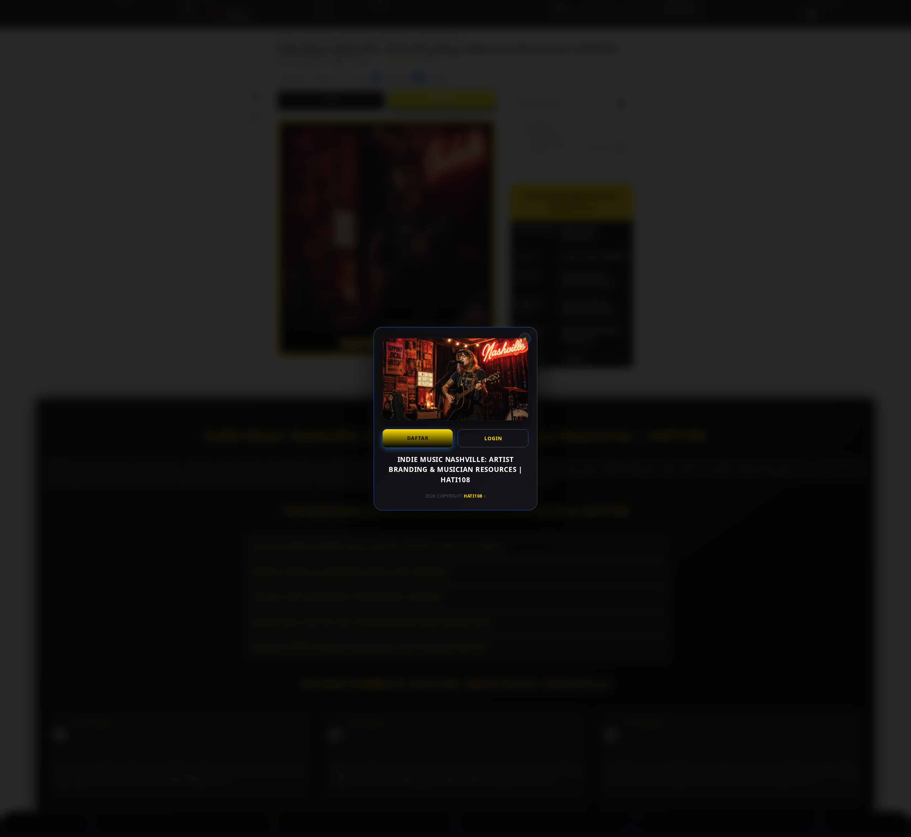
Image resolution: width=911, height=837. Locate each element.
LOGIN (493, 438)
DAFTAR (417, 437)
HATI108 (473, 496)
